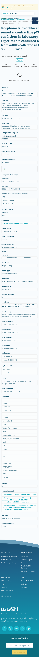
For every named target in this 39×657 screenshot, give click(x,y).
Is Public (5, 213)
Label (4, 379)
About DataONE (27, 581)
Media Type (6, 271)
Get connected (19, 652)
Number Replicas (8, 294)
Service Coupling (8, 523)
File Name (5, 263)
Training (4, 584)
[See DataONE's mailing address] (28, 628)
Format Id (5, 278)
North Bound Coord (8, 144)
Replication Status (8, 366)
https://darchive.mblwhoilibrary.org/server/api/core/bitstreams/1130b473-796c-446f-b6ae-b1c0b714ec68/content (19, 500)
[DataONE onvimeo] (10, 628)
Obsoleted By (6, 312)
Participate (25, 557)
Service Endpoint (8, 491)
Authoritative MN (8, 244)
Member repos (26, 560)
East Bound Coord (8, 159)
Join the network (27, 563)
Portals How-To (7, 590)
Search (5, 13)
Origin (4, 197)
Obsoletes (5, 302)
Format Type (6, 286)
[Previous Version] (3, 23)
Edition (4, 483)
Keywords (5, 123)
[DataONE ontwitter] (4, 628)
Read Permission (8, 236)
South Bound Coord (9, 136)
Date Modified (7, 337)
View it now (7, 8)
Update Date (6, 329)
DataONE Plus (6, 560)
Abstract (5, 100)
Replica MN (6, 353)
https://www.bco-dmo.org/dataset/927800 (19, 494)
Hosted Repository (8, 563)
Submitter (5, 221)
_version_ (5, 515)
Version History (11, 23)
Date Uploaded (7, 322)
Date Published (7, 389)
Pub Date (5, 115)
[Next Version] (19, 23)
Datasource (6, 345)
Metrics (24, 584)
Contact (24, 587)
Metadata (13, 13)
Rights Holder (6, 228)
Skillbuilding (6, 581)
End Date (5, 186)
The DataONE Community (26, 567)
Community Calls (27, 571)
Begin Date (6, 178)
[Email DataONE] (16, 628)
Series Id (5, 255)
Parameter (5, 396)
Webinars (4, 587)
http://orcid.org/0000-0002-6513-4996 (17, 223)
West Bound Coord (8, 152)
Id (2, 91)
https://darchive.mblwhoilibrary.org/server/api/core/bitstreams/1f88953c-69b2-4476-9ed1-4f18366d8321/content (19, 507)
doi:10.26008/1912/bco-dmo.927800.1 (13, 19)
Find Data (8, 596)
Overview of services (9, 557)
